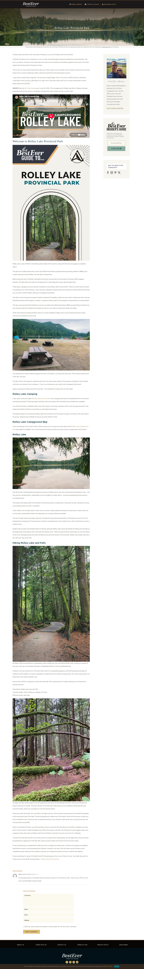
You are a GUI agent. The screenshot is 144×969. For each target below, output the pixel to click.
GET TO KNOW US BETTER (115, 108)
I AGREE (116, 966)
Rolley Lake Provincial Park (41, 398)
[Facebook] (108, 172)
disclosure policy (106, 47)
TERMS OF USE (82, 945)
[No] (142, 966)
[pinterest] (73, 962)
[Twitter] (119, 172)
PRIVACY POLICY (102, 945)
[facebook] (67, 962)
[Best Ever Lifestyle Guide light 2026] (30, 2)
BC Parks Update (30, 88)
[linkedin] (77, 962)
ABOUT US (20, 945)
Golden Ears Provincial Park (50, 859)
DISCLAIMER (123, 945)
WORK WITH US (41, 945)
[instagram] (70, 962)
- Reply (36, 874)
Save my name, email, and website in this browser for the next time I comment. (51, 927)
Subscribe (115, 148)
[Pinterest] (115, 172)
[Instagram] (111, 172)
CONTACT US (61, 945)
